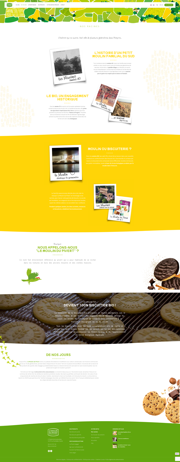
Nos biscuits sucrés (74, 432)
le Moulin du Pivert (33, 361)
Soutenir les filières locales (76, 450)
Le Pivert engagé (74, 444)
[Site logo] (9, 5)
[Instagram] (51, 451)
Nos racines (94, 432)
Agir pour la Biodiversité (76, 447)
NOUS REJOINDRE (168, 4)
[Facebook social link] (160, 5)
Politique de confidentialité (74, 459)
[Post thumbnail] (115, 433)
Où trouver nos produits (97, 434)
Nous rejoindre (95, 437)
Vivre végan (72, 452)
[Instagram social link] (162, 5)
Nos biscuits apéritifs (75, 434)
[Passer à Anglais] (151, 5)
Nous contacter (52, 446)
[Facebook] (49, 451)
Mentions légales (61, 459)
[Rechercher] (157, 5)
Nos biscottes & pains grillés (77, 437)
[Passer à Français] (153, 5)
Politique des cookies (88, 459)
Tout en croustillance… (123, 438)
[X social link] (67, 91)
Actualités (94, 440)
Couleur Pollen (105, 459)
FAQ (92, 443)
